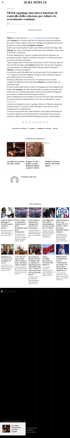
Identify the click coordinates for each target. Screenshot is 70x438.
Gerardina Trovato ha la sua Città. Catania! (15, 162)
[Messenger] (26, 122)
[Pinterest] (33, 122)
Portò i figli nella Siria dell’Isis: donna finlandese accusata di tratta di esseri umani (48, 224)
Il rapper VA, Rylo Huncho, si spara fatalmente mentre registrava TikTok (33, 164)
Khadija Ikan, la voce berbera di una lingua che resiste (6, 260)
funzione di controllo (20, 128)
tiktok (55, 128)
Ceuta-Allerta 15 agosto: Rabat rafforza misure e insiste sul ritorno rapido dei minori (21, 261)
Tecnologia (10, 8)
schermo (32, 128)
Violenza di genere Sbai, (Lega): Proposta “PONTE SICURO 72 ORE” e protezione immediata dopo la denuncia (62, 226)
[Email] (47, 122)
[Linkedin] (37, 122)
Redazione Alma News (29, 177)
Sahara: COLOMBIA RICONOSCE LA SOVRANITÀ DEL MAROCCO (47, 261)
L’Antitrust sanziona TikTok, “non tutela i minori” (52, 163)
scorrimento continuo (44, 128)
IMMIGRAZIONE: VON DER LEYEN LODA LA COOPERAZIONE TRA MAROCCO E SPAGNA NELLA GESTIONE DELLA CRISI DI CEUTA (62, 264)
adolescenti (11, 101)
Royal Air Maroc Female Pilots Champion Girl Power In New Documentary (34, 224)
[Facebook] (23, 122)
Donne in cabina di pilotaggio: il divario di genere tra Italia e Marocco (7, 224)
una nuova (39, 38)
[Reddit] (43, 122)
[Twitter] (30, 122)
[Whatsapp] (40, 122)
